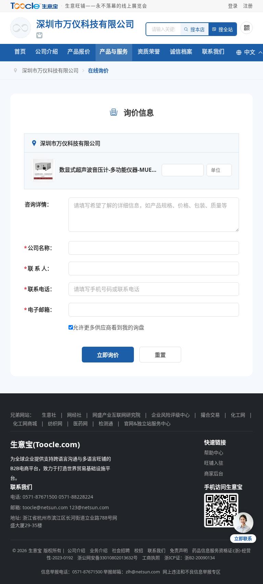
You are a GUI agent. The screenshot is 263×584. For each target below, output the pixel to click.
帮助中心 (213, 452)
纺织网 (55, 423)
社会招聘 (121, 550)
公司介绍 (46, 51)
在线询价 (98, 70)
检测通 (106, 423)
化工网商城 (25, 423)
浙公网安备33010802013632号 (107, 558)
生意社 (49, 415)
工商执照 (151, 558)
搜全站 (225, 29)
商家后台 (213, 473)
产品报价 (78, 51)
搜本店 (197, 29)
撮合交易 (210, 415)
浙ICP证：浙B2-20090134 (189, 558)
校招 (138, 550)
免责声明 (179, 550)
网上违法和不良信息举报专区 (192, 572)
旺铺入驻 (213, 463)
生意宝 (35, 550)
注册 (248, 5)
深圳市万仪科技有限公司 (50, 70)
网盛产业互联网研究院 (116, 415)
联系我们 (213, 51)
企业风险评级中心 (170, 415)
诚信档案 (181, 51)
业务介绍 (99, 550)
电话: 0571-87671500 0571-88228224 (51, 496)
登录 (233, 5)
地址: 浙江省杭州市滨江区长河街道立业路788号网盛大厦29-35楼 (63, 521)
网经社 (74, 415)
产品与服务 (114, 51)
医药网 (80, 423)
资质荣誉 (149, 51)
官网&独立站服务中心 (147, 423)
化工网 (238, 415)
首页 (20, 51)
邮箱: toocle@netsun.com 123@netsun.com (59, 507)
